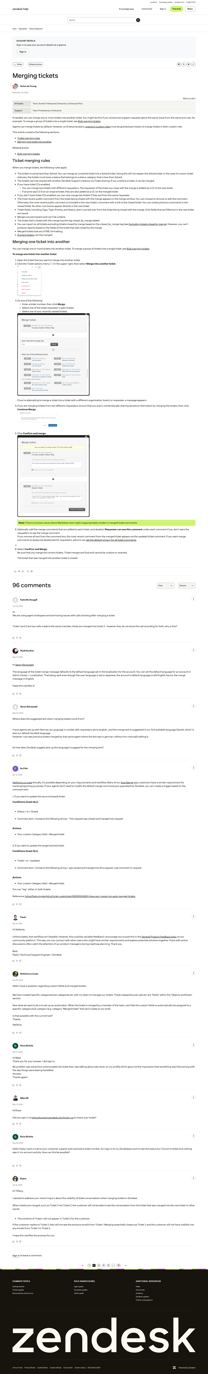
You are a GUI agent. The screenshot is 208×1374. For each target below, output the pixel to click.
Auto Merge (127, 782)
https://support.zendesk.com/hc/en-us (52, 1117)
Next (125, 1265)
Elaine (23, 1178)
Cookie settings (55, 1367)
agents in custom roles (97, 126)
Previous (82, 1265)
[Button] (15, 571)
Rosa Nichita (26, 1045)
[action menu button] (193, 599)
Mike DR (24, 1098)
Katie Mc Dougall (28, 599)
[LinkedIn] (179, 64)
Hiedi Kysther (27, 650)
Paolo (23, 917)
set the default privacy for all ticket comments (111, 540)
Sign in (163, 9)
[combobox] (165, 585)
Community (147, 9)
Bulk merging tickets (89, 121)
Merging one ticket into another (34, 141)
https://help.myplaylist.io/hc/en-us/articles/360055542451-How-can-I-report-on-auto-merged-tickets (80, 896)
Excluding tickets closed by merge (147, 224)
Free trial (176, 9)
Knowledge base (126, 9)
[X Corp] (184, 64)
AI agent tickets (25, 235)
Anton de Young (28, 86)
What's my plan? (189, 98)
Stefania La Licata (22, 782)
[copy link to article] (193, 64)
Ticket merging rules (28, 138)
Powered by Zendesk (187, 1368)
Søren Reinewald (24, 664)
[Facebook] (188, 64)
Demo (190, 9)
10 (119, 1265)
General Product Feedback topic (159, 936)
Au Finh (24, 768)
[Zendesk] (104, 1335)
